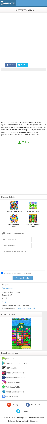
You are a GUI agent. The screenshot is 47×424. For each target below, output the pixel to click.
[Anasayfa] (8, 3)
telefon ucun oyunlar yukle (26, 308)
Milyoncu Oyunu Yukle (15, 377)
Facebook (35, 405)
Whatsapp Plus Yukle (15, 392)
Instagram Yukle (13, 382)
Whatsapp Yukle (13, 387)
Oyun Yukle (11, 358)
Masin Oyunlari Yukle (15, 373)
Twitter (26, 411)
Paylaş (12, 65)
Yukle (25, 142)
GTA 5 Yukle (11, 368)
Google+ (16, 405)
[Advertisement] (23, 37)
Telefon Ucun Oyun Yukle (16, 363)
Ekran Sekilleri (12, 396)
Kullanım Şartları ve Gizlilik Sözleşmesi (23, 421)
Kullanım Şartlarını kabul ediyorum (17, 273)
